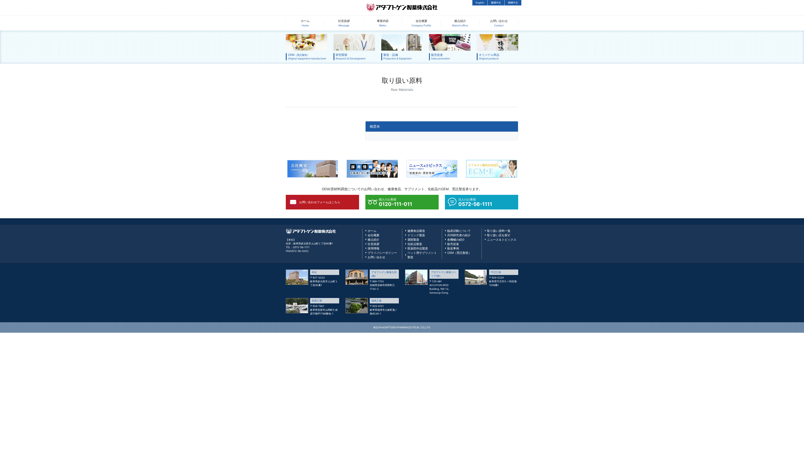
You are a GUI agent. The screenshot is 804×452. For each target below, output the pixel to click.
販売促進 (453, 244)
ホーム (305, 23)
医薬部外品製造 (417, 248)
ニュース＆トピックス (501, 239)
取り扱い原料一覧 (498, 230)
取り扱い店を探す (498, 235)
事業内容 (383, 23)
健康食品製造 (416, 230)
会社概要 (421, 23)
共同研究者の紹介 (459, 235)
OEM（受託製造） (459, 252)
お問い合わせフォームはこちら (319, 202)
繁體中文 (496, 2)
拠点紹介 (460, 23)
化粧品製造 (414, 244)
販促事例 (453, 248)
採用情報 (373, 248)
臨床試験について (459, 230)
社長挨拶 (344, 23)
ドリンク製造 (416, 235)
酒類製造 (413, 239)
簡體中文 (513, 2)
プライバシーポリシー (382, 252)
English (480, 2)
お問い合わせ (499, 23)
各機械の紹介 (456, 239)
